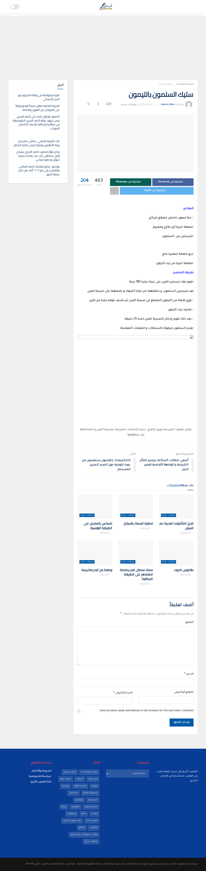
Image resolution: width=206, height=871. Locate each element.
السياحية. (73, 793)
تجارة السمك (91, 807)
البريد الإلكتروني (122, 692)
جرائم (64, 807)
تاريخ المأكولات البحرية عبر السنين (177, 525)
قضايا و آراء (91, 821)
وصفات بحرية (166, 84)
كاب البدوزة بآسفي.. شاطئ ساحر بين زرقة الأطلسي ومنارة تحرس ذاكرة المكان (36, 143)
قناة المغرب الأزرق (72, 821)
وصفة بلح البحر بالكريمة (96, 570)
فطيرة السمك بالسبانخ (138, 523)
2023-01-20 (146, 105)
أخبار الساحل (70, 772)
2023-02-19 (145, 584)
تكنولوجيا (75, 807)
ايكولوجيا (79, 800)
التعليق (189, 622)
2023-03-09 (186, 575)
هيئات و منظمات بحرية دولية (84, 835)
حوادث (94, 814)
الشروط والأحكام (41, 771)
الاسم (189, 674)
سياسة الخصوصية (40, 776)
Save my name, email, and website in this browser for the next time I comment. (146, 710)
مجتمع (82, 827)
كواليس (93, 827)
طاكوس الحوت (184, 570)
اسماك (79, 779)
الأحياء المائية (80, 786)
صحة (83, 814)
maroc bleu (167, 105)
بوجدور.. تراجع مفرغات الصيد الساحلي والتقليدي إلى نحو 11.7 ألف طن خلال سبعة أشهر (39, 170)
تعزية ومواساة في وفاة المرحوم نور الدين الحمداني (39, 97)
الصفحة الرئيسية (185, 84)
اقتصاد (94, 786)
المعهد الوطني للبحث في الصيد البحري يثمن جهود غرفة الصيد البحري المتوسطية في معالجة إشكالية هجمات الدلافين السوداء (36, 122)
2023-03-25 (145, 529)
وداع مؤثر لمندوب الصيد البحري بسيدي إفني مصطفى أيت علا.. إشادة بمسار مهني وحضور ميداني (38, 155)
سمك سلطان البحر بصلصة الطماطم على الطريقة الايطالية (136, 574)
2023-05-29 (186, 533)
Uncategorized (89, 772)
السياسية (92, 800)
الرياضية (65, 786)
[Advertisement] (103, 44)
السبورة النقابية (90, 793)
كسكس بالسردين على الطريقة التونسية (98, 525)
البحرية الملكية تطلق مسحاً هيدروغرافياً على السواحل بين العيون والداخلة (38, 107)
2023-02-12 (105, 575)
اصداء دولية (65, 779)
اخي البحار (92, 779)
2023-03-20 (105, 533)
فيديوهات (71, 814)
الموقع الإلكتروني (184, 692)
